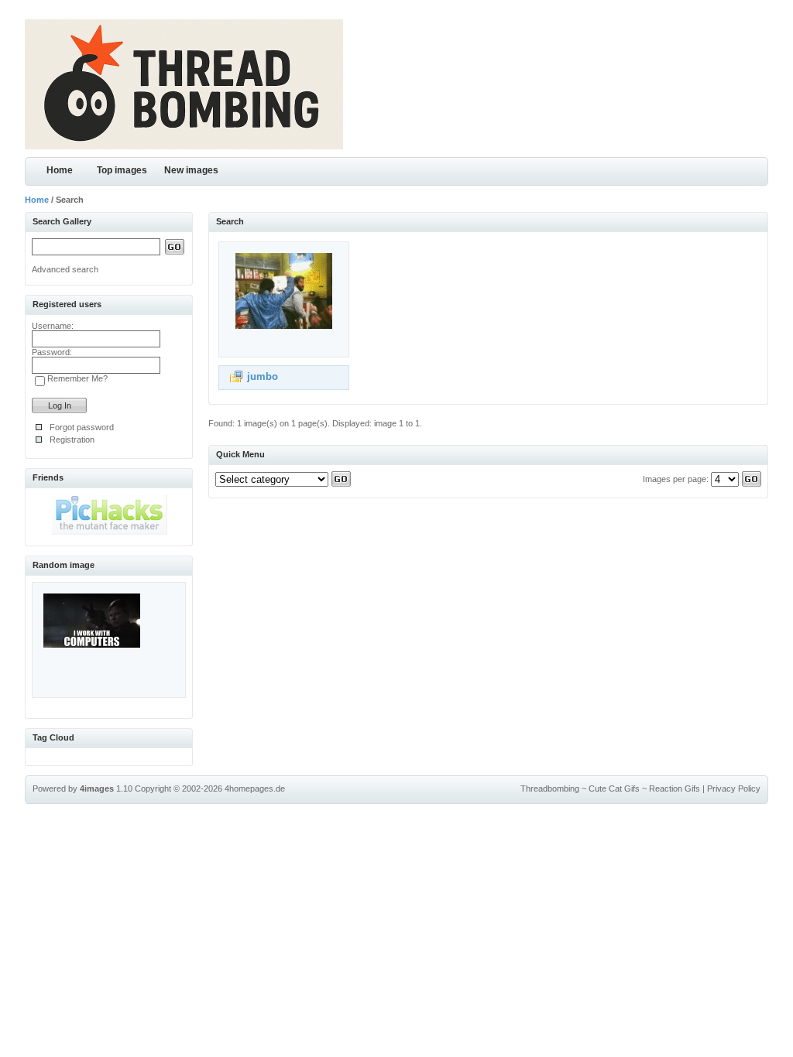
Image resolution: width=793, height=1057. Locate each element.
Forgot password (82, 427)
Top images (122, 170)
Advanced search (65, 269)
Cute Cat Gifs (614, 788)
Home (59, 170)
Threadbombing (549, 788)
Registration (72, 439)
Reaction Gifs (674, 788)
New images (191, 170)
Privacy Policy (733, 788)
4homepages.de (255, 788)
